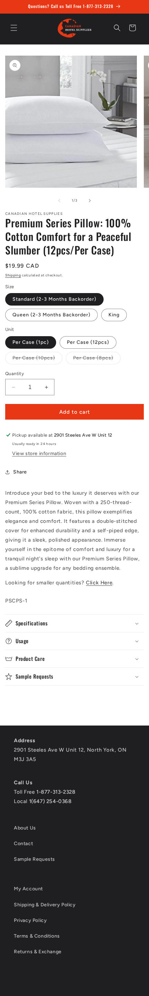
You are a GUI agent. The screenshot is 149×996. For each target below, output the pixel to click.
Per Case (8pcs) (97, 359)
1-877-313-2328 (55, 792)
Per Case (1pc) (30, 342)
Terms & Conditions (37, 936)
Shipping (13, 275)
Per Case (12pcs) (88, 342)
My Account (28, 889)
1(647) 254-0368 (50, 801)
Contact (23, 844)
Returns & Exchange (38, 952)
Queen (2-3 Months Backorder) (51, 315)
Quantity (14, 373)
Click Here (99, 583)
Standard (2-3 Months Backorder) (54, 299)
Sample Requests (34, 859)
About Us (25, 828)
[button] (13, 27)
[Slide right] (89, 200)
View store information (39, 453)
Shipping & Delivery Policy (45, 905)
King (114, 315)
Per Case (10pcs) (37, 359)
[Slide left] (59, 200)
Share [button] (20, 472)
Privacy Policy (30, 920)
